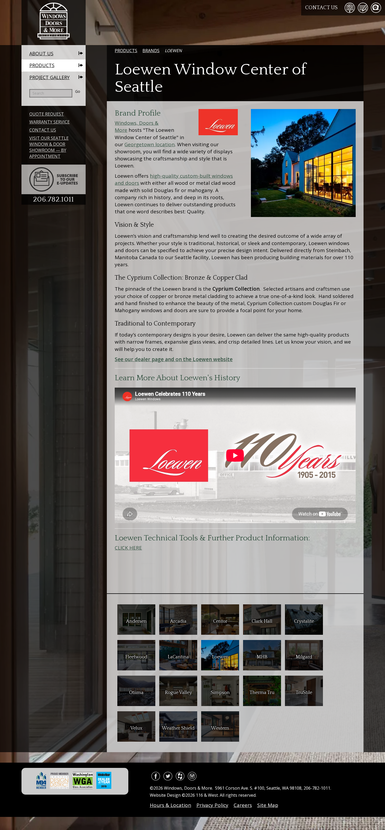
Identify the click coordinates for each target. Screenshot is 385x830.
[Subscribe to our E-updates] (53, 179)
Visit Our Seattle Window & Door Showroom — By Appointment (49, 147)
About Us (41, 53)
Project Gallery (49, 77)
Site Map (267, 805)
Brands (151, 50)
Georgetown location (149, 144)
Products (41, 65)
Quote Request (46, 114)
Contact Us (321, 7)
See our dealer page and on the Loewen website (174, 359)
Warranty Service (49, 122)
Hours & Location (170, 805)
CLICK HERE (128, 547)
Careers (243, 805)
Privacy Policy (212, 805)
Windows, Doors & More (53, 22)
